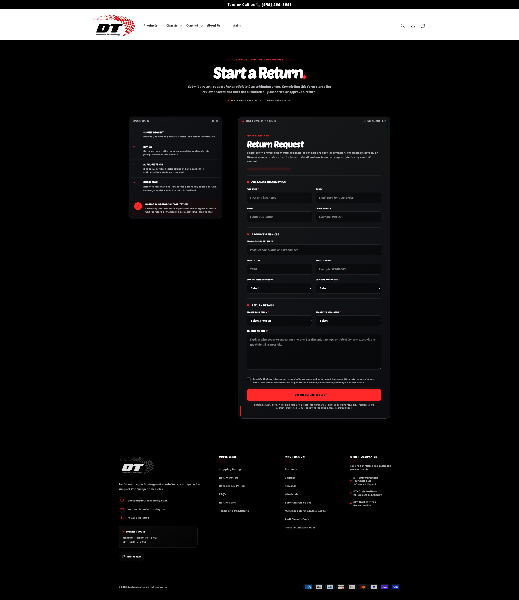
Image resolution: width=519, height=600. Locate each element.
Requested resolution (328, 312)
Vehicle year (254, 260)
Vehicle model (323, 260)
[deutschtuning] (136, 465)
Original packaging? (328, 280)
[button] (152, 25)
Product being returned (261, 241)
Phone (250, 208)
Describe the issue (257, 331)
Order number (324, 208)
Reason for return (258, 312)
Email (319, 189)
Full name (253, 189)
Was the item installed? (261, 280)
